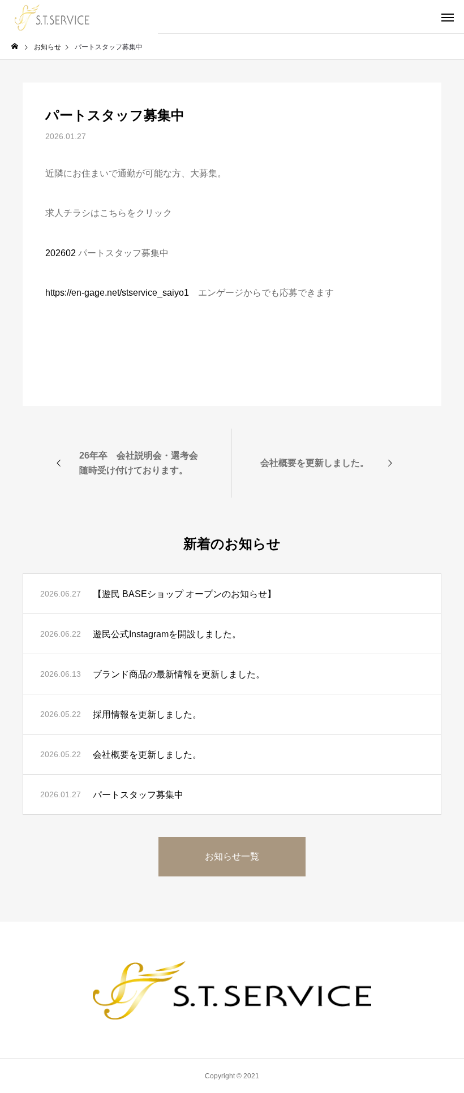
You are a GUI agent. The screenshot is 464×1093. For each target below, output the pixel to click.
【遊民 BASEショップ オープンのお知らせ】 (184, 594)
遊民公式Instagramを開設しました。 (167, 634)
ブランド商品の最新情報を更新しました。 (179, 674)
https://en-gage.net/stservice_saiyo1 (117, 292)
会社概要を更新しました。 (147, 754)
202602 (60, 253)
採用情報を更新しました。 (147, 714)
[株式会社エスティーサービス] (79, 17)
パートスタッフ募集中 (138, 795)
